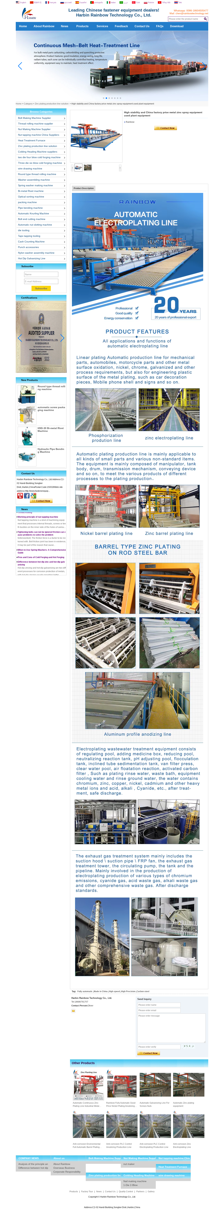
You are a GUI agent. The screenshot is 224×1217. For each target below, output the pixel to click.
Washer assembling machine (34, 179)
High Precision (128, 991)
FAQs (159, 26)
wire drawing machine (30, 168)
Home (23, 26)
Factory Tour (87, 1191)
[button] (103, 98)
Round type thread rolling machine (37, 174)
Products (82, 26)
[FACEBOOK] (27, 496)
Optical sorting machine (31, 196)
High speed (114, 991)
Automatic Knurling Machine (33, 213)
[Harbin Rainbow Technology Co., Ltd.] (42, 20)
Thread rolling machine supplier (35, 123)
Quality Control (126, 1191)
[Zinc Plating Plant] (112, 100)
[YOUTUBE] (20, 496)
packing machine (27, 202)
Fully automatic (85, 991)
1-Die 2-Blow (130, 1185)
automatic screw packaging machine (51, 408)
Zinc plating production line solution (52, 104)
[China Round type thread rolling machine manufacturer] (27, 394)
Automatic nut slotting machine (35, 224)
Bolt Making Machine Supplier (34, 118)
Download (177, 26)
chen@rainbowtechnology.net (192, 13)
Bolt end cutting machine (31, 219)
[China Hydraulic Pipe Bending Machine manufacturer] (27, 457)
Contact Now (41, 501)
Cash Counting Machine (31, 241)
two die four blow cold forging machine (39, 157)
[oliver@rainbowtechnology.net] (73, 1011)
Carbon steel (142, 991)
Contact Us (142, 26)
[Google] (33, 496)
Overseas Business (64, 1167)
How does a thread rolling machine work (37, 573)
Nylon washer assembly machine (36, 252)
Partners (140, 1191)
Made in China (101, 991)
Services (102, 26)
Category (28, 104)
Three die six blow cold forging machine (40, 162)
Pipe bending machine (30, 207)
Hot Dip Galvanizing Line (31, 258)
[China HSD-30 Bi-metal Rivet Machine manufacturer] (27, 436)
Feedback (121, 26)
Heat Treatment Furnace (31, 140)
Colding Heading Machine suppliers (37, 151)
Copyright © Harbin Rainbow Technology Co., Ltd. (112, 1197)
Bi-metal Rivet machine (31, 191)
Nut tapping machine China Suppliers (38, 134)
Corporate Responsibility (66, 1171)
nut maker (129, 1164)
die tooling (23, 230)
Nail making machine (134, 1181)
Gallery (151, 1191)
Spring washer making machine (35, 185)
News (64, 26)
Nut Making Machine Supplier (34, 129)
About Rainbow (44, 26)
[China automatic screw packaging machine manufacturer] (27, 415)
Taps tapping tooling (29, 236)
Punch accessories (28, 247)
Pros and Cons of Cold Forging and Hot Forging (41, 544)
